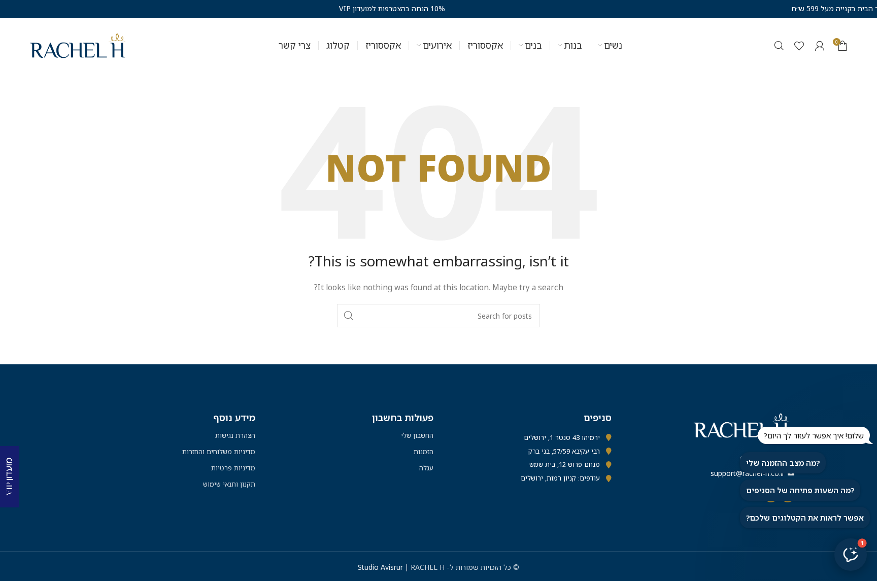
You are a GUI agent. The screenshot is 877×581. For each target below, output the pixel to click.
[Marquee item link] (348, 8)
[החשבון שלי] (819, 46)
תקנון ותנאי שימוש (229, 484)
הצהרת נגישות (235, 435)
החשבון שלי (417, 435)
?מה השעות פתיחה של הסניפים (800, 490)
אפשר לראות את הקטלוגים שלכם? (805, 517)
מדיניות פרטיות (233, 467)
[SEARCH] (348, 315)
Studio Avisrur (381, 567)
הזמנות (423, 451)
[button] (850, 554)
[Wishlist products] (799, 46)
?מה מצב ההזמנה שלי (783, 463)
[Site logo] (78, 45)
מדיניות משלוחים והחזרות (218, 451)
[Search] (779, 46)
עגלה (426, 467)
